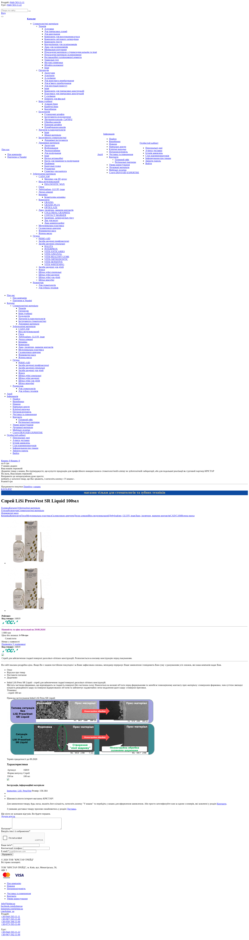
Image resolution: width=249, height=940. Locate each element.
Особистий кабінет (149, 143)
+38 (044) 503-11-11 (10, 916)
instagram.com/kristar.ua (12, 908)
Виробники (114, 141)
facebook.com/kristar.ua (11, 906)
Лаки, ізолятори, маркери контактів (56, 210)
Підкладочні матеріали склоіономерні (62, 55)
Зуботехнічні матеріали (44, 174)
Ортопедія (44, 70)
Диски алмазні (46, 192)
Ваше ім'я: (6, 845)
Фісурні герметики (53, 62)
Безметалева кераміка (54, 197)
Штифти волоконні (53, 65)
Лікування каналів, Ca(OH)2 (58, 119)
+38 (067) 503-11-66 (10, 919)
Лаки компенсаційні (54, 223)
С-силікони (49, 96)
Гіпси (41, 187)
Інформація (108, 134)
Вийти (148, 163)
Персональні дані (153, 148)
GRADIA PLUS (52, 205)
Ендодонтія (44, 111)
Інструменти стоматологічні (52, 137)
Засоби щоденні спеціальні (52, 243)
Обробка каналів (52, 122)
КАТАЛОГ (6, 489)
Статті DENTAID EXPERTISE (124, 172)
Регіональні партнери (125, 162)
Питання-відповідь (118, 152)
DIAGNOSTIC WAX (54, 184)
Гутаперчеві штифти (54, 114)
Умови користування (119, 165)
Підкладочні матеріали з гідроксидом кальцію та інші (70, 52)
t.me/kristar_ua (7, 911)
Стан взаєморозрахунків (157, 155)
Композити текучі (53, 42)
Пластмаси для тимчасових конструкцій (64, 93)
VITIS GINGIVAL (53, 254)
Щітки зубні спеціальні (50, 272)
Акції (100, 154)
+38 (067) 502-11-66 (10, 934)
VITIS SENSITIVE (53, 262)
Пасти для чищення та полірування (61, 161)
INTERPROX (51, 249)
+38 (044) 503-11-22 (10, 932)
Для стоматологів (47, 285)
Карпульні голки (52, 166)
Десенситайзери (52, 150)
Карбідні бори (51, 106)
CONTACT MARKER (55, 215)
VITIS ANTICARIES (54, 251)
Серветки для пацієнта (55, 171)
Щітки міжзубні (46, 280)
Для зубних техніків (48, 287)
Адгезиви (49, 29)
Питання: (6, 828)
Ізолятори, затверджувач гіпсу (59, 218)
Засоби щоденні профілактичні (54, 241)
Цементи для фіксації (54, 99)
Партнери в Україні (17, 157)
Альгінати (49, 75)
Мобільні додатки (118, 170)
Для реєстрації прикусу (55, 86)
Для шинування (52, 34)
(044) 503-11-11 (17, 2)
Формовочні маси (47, 231)
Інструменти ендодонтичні (57, 117)
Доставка (71, 809)
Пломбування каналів (55, 127)
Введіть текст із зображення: (15, 831)
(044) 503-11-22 (14, 5)
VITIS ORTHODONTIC (56, 259)
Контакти (113, 157)
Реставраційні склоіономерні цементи (63, 57)
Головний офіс (122, 159)
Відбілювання (51, 148)
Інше (46, 67)
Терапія (42, 26)
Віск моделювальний (49, 181)
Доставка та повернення (121, 154)
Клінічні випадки (117, 149)
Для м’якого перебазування (57, 83)
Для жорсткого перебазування (59, 80)
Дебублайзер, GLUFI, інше (52, 189)
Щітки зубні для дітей (49, 277)
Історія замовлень (154, 153)
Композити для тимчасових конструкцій (64, 91)
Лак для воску (51, 220)
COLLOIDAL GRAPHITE (57, 212)
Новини (113, 144)
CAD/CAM (44, 176)
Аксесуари (49, 73)
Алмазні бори (51, 104)
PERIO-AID (44, 238)
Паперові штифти (53, 124)
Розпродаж (38, 282)
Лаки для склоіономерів (56, 47)
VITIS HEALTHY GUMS (56, 256)
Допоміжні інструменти (56, 140)
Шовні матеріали (52, 135)
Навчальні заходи (117, 146)
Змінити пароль (153, 161)
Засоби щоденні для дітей (51, 267)
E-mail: (5, 851)
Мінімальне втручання (55, 49)
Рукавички (49, 168)
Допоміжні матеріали (49, 143)
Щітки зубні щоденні (49, 275)
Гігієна (36, 236)
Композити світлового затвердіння (61, 39)
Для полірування (52, 153)
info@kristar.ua (8, 903)
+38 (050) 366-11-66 (10, 921)
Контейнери (50, 109)
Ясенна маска (45, 233)
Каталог (31, 19)
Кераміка (43, 194)
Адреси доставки (153, 150)
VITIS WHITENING (54, 264)
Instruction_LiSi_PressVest (19, 791)
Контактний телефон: (11, 848)
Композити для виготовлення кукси (62, 36)
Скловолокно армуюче (50, 228)
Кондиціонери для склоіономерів (60, 44)
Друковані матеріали (119, 167)
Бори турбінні (45, 101)
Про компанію (14, 154)
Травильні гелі (51, 60)
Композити (44, 199)
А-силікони (50, 78)
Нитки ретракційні (53, 158)
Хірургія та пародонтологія (52, 130)
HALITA (48, 246)
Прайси (113, 139)
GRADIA (49, 202)
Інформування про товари (158, 158)
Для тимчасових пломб (55, 31)
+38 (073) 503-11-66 (10, 924)
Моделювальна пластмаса (51, 225)
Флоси (42, 269)
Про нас (6, 149)
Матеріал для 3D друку (55, 179)
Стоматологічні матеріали (45, 23)
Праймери (49, 163)
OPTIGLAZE (50, 207)
